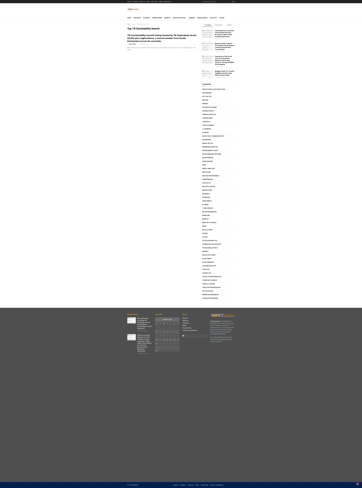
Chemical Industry (209, 114)
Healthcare (206, 172)
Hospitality (206, 183)
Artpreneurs (207, 93)
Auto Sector (206, 96)
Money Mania (132, 44)
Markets (167, 18)
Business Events (208, 111)
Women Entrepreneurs (210, 294)
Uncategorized (207, 291)
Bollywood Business (209, 107)
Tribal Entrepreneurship (211, 287)
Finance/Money (202, 18)
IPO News (205, 204)
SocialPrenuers (208, 262)
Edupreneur (206, 139)
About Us (129, 1)
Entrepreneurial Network (211, 154)
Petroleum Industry (209, 240)
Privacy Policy (154, 1)
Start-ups (213, 18)
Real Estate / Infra (208, 255)
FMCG (204, 165)
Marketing (206, 215)
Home (129, 18)
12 (163, 336)
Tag (133, 24)
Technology (206, 273)
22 (174, 339)
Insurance (206, 194)
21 (170, 339)
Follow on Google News (165, 1)
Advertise (135, 1)
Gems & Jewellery (208, 168)
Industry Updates (179, 18)
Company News (157, 18)
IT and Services (207, 208)
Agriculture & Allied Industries (213, 89)
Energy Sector (207, 143)
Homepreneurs (207, 179)
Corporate (137, 18)
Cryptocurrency (208, 125)
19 (163, 339)
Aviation (205, 100)
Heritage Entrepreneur (210, 176)
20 (167, 339)
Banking (192, 18)
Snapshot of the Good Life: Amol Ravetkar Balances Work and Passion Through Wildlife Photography (224, 60)
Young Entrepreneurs (210, 298)
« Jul (156, 351)
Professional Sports (210, 248)
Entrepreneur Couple (210, 150)
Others (221, 18)
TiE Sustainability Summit (142, 24)
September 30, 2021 (143, 44)
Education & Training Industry (213, 136)
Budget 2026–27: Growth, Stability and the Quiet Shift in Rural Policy (224, 73)
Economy (146, 18)
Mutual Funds (207, 230)
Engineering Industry (210, 147)
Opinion (205, 233)
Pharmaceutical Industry (211, 244)
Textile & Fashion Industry (212, 276)
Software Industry (209, 266)
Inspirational (207, 190)
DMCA (147, 1)
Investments (207, 201)
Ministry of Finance (209, 222)
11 (160, 336)
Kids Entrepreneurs (209, 212)
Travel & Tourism (208, 284)
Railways (205, 251)
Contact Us (142, 1)
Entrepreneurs (207, 157)
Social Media (206, 258)
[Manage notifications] (357, 483)
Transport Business (209, 280)
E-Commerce (206, 129)
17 (156, 339)
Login (233, 1)
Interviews (206, 197)
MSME (204, 226)
